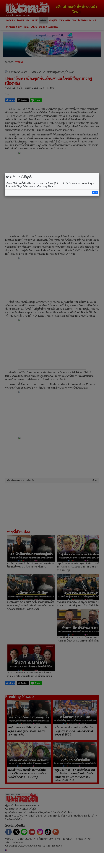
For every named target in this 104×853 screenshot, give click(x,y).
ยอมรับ (95, 192)
